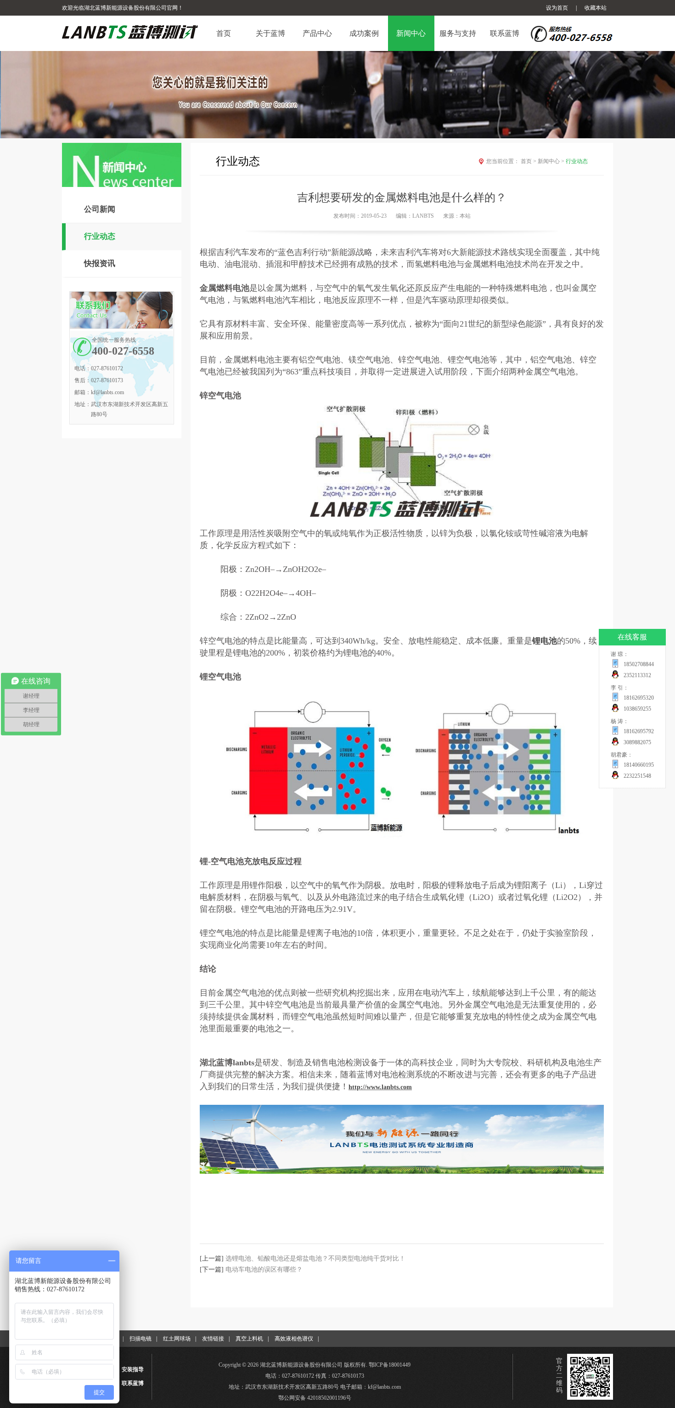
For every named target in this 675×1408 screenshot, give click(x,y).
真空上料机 (249, 1338)
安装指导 (133, 1369)
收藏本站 (596, 8)
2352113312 (637, 675)
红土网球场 (177, 1338)
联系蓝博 (133, 1383)
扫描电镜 (140, 1338)
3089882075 (637, 742)
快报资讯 (99, 263)
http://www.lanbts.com (380, 1087)
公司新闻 (99, 209)
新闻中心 (551, 161)
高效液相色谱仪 (294, 1338)
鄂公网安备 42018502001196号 (314, 1398)
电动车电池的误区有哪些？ (264, 1269)
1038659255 (637, 709)
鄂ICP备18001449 (390, 1365)
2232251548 (637, 776)
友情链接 (213, 1338)
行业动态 (99, 236)
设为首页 (557, 8)
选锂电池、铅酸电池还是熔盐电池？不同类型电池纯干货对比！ (315, 1258)
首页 (528, 161)
